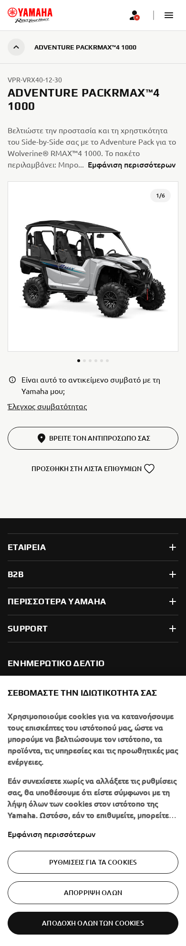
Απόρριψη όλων (93, 892)
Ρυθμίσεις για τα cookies (93, 862)
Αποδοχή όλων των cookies (93, 922)
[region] (93, 811)
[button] (168, 15)
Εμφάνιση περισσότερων (51, 833)
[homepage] (30, 15)
